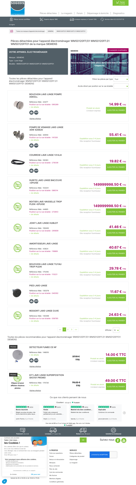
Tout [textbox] (116, 79)
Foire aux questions (56, 453)
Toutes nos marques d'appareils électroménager (30, 31)
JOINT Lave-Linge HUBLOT (43, 223)
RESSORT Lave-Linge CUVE (44, 311)
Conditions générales (56, 482)
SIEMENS (50, 31)
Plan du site (53, 469)
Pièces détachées (48, 13)
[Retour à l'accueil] (18, 8)
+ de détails (34, 107)
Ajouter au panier (116, 110)
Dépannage (73, 459)
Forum (80, 13)
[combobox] (121, 79)
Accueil (11, 31)
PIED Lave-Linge (38, 285)
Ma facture (53, 475)
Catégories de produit (77, 456)
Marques (52, 462)
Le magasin (66, 13)
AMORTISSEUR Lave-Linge (43, 243)
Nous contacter (54, 466)
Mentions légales (55, 478)
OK (83, 440)
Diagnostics (118, 13)
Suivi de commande (56, 472)
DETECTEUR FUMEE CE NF (43, 347)
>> (76, 329)
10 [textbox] (115, 330)
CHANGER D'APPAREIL (118, 50)
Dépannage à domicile (98, 13)
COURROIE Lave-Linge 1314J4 (45, 155)
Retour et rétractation (56, 459)
